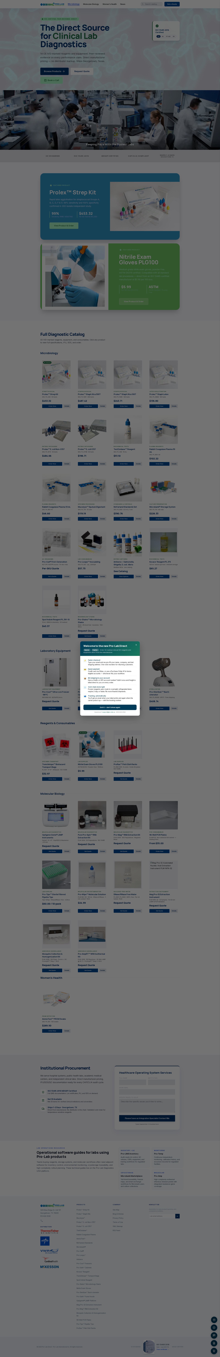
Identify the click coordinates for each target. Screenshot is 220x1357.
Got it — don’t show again (110, 707)
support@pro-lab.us (108, 712)
